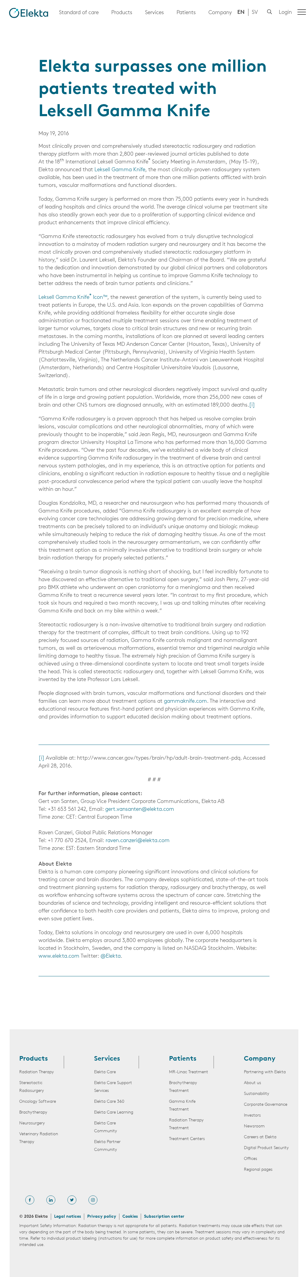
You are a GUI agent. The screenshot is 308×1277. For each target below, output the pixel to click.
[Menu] (301, 12)
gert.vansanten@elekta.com (139, 809)
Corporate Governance (265, 1104)
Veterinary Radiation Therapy (38, 1138)
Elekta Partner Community (107, 1146)
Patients (186, 13)
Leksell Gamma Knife (119, 170)
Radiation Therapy (36, 1072)
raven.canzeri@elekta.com (138, 841)
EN (241, 12)
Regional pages (258, 1169)
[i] (252, 405)
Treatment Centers (187, 1139)
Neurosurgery (32, 1123)
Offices (250, 1159)
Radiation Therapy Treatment (186, 1124)
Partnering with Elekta (265, 1072)
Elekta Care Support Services (113, 1087)
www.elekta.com (58, 956)
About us (252, 1083)
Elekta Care (105, 1072)
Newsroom (254, 1126)
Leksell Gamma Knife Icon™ (72, 297)
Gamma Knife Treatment (182, 1105)
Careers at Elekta (260, 1137)
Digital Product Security (266, 1148)
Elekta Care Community (105, 1127)
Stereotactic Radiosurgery (31, 1087)
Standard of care (79, 13)
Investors (252, 1115)
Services (154, 13)
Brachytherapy (33, 1112)
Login (285, 12)
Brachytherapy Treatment (183, 1087)
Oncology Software (37, 1101)
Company (220, 13)
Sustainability (256, 1094)
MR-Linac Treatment (188, 1072)
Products (121, 13)
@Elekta (110, 956)
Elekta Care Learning (113, 1112)
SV (255, 12)
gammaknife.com (185, 701)
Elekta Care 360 (109, 1101)
